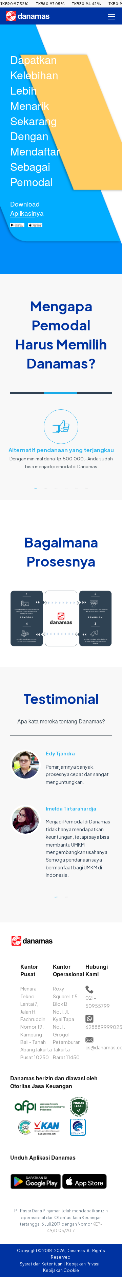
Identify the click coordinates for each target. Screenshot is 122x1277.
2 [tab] (45, 488)
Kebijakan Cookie (61, 1270)
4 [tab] (66, 488)
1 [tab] (35, 488)
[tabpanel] (61, 442)
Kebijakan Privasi (83, 1263)
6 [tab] (86, 488)
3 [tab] (56, 488)
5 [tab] (76, 488)
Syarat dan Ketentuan (41, 1263)
